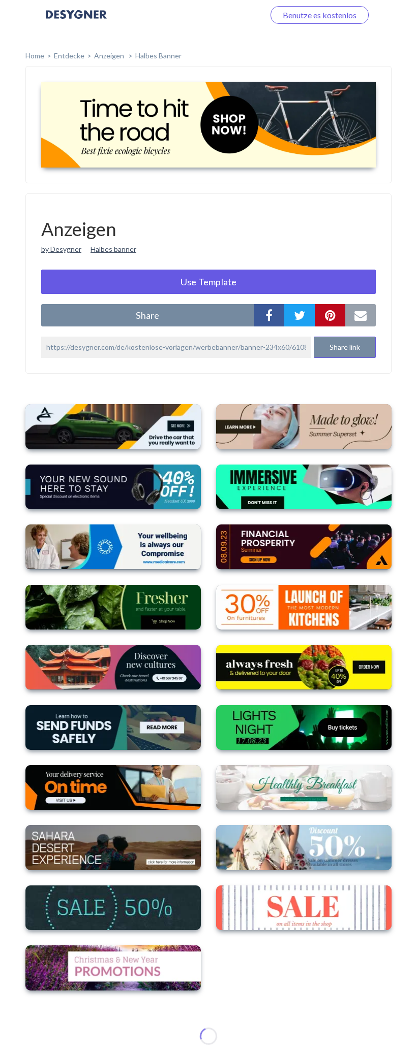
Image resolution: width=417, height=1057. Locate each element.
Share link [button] (345, 347)
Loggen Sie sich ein (220, 15)
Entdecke (69, 55)
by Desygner (61, 249)
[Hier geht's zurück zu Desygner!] (76, 21)
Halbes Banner (158, 55)
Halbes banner (113, 249)
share (147, 315)
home (34, 55)
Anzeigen (110, 55)
